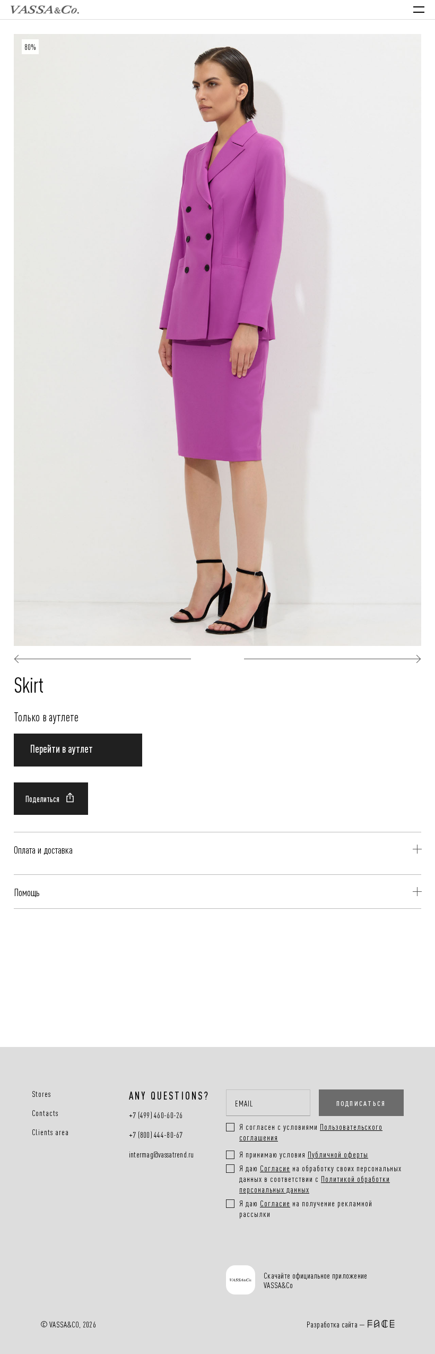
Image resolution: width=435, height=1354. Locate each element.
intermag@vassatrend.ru (161, 1154)
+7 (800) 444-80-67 (156, 1134)
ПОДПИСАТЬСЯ (361, 1103)
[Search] (328, 9)
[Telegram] (317, 1252)
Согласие (275, 1167)
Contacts (45, 1113)
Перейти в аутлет (61, 748)
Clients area (50, 1132)
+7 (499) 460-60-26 (156, 1115)
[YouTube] (283, 1252)
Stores (41, 1093)
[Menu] (419, 9)
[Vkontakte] (248, 1252)
